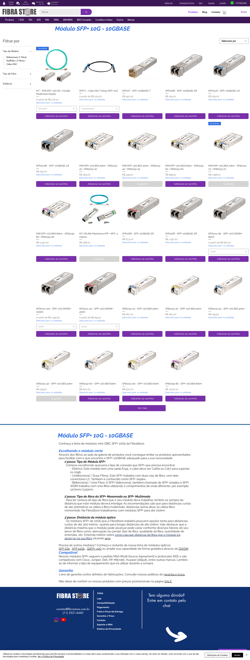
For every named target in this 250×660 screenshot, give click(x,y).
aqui (107, 538)
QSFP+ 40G (94, 548)
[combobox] (234, 41)
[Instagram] (56, 619)
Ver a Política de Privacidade (51, 656)
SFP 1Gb (64, 548)
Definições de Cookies (217, 655)
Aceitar (237, 655)
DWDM (183, 548)
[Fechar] (246, 655)
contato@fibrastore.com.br (73, 609)
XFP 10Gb (78, 548)
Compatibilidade (106, 603)
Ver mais (142, 408)
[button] (224, 12)
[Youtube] (63, 619)
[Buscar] (86, 12)
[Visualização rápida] (99, 67)
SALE (168, 581)
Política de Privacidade (109, 629)
